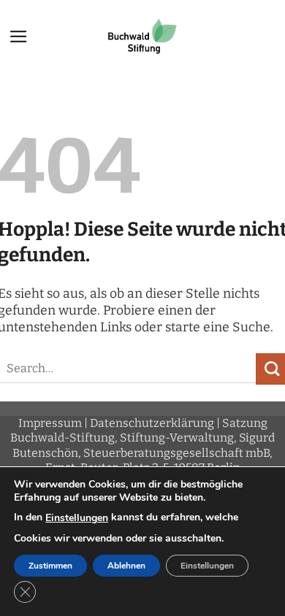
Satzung (244, 423)
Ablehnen (126, 565)
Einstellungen (76, 518)
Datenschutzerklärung (152, 423)
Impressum (50, 423)
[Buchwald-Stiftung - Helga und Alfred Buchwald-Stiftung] (142, 36)
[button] (18, 36)
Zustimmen (50, 565)
